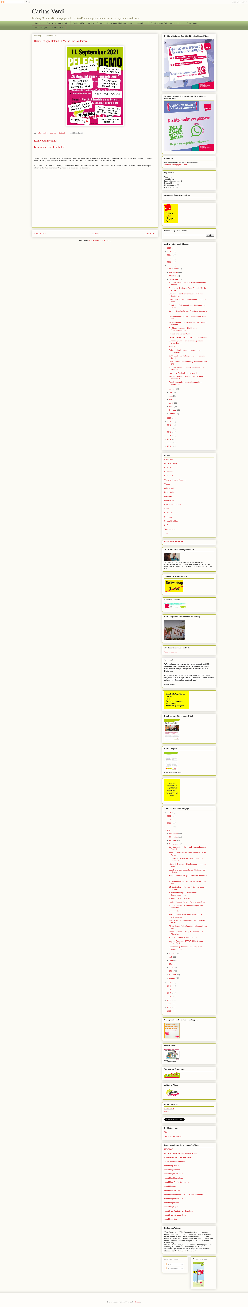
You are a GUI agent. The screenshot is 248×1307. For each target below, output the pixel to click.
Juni (171, 396)
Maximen (168, 496)
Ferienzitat (168, 476)
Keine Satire (169, 492)
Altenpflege (141, 23)
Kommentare (173, 1268)
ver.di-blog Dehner (171, 1203)
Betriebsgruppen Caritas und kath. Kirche (166, 23)
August (172, 389)
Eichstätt (167, 467)
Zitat (166, 533)
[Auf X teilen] (76, 133)
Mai (171, 399)
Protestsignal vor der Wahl (179, 334)
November (173, 272)
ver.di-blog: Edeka (171, 1166)
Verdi (166, 1132)
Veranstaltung (170, 529)
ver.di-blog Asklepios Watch (175, 1198)
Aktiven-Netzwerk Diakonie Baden (178, 1157)
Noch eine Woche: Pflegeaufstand (183, 373)
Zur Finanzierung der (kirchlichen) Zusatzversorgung (183, 329)
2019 (169, 421)
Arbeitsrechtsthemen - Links (57, 23)
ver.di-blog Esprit (171, 1207)
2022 (169, 262)
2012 (169, 446)
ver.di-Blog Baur (170, 1219)
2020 (169, 418)
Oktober (172, 276)
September (174, 279)
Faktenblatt (168, 472)
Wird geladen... (170, 652)
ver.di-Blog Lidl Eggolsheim (175, 1215)
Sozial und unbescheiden (174, 1161)
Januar (172, 414)
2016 (169, 432)
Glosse (167, 484)
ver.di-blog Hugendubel (173, 1178)
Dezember (173, 269)
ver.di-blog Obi (170, 1186)
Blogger (137, 1302)
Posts (169, 1264)
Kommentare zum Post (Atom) (99, 240)
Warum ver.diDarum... (169, 1109)
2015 (169, 436)
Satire (166, 509)
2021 (169, 266)
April (171, 403)
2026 (169, 248)
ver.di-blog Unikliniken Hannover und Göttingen (183, 1194)
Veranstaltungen (41, 27)
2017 (169, 429)
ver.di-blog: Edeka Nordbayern (176, 1182)
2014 (169, 439)
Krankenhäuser (57, 27)
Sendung (168, 517)
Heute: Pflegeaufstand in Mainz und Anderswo (188, 337)
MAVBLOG (168, 1149)
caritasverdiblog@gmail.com (175, 165)
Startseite (38, 23)
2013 (169, 443)
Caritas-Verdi (48, 11)
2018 (169, 425)
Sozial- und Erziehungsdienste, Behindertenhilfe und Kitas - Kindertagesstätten (102, 23)
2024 (169, 255)
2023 (169, 259)
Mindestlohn (169, 500)
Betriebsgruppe (170, 463)
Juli (171, 392)
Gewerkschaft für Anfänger (175, 480)
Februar (172, 410)
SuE (166, 525)
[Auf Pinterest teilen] (81, 133)
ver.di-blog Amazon (172, 1170)
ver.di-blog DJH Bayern (173, 1174)
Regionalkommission (172, 504)
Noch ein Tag (174, 346)
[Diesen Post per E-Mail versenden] (71, 133)
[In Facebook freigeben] (79, 133)
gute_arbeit (169, 488)
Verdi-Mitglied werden (173, 1136)
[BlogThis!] (74, 133)
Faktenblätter (192, 23)
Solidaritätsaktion (171, 521)
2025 (169, 251)
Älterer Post (150, 234)
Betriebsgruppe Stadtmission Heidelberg (180, 1153)
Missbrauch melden (174, 541)
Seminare (168, 513)
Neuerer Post (40, 234)
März (171, 406)
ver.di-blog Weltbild (172, 1190)
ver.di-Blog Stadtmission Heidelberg (178, 1211)
